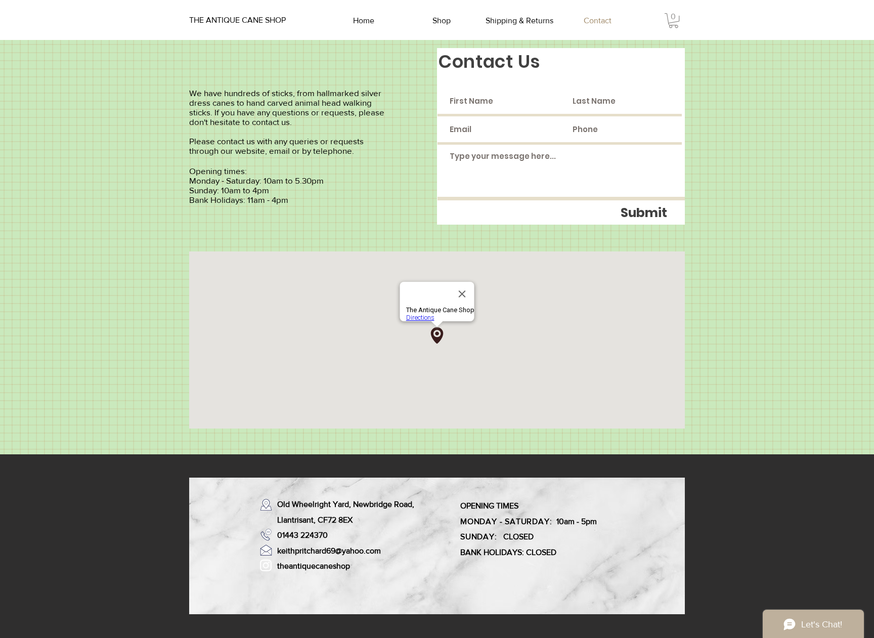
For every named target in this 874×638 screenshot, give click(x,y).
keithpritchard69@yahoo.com (329, 550)
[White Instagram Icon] (266, 565)
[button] (673, 20)
